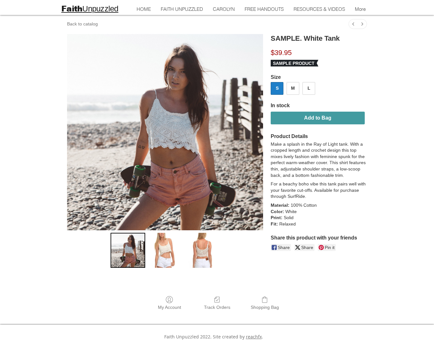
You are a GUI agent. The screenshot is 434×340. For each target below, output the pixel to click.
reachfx (254, 337)
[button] (319, 9)
